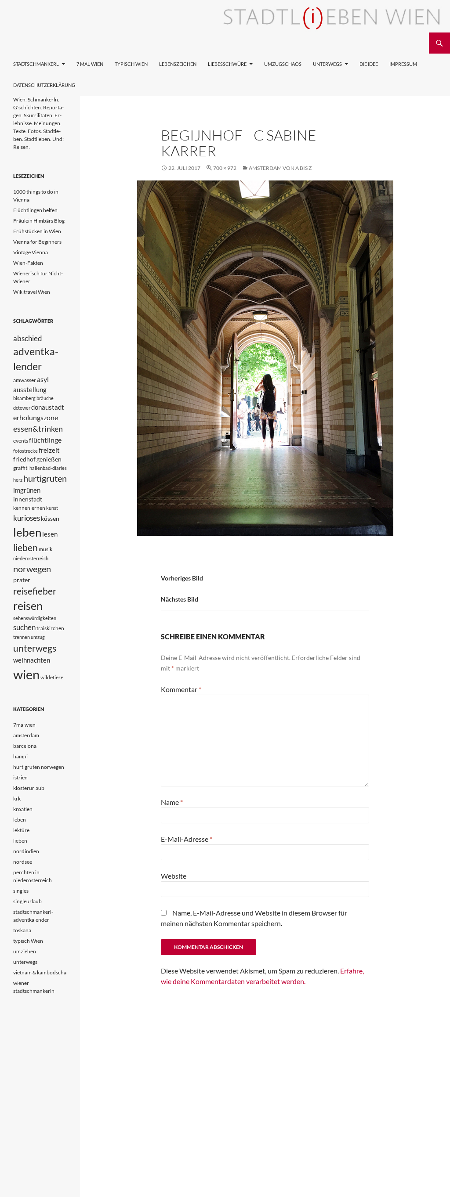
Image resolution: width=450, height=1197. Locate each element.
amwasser (24, 380)
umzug (38, 637)
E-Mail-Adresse (186, 839)
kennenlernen (29, 508)
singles (21, 890)
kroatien (23, 809)
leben (27, 532)
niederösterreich (30, 558)
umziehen (24, 951)
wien (26, 674)
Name (172, 802)
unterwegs (34, 647)
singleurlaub (27, 901)
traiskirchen (50, 628)
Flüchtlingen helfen (35, 210)
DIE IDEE (368, 64)
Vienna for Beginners (37, 241)
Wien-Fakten (28, 263)
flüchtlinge (45, 440)
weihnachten (31, 660)
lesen (50, 534)
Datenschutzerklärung (44, 85)
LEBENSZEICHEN (177, 64)
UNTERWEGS (327, 64)
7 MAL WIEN (89, 64)
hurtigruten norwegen (38, 767)
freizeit (49, 450)
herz (17, 480)
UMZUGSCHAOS (282, 64)
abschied (27, 338)
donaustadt (47, 407)
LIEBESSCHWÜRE (227, 64)
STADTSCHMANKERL (36, 64)
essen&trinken (38, 428)
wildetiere (51, 677)
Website (173, 876)
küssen (50, 518)
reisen (28, 605)
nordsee (22, 861)
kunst (52, 508)
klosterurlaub (28, 788)
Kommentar (181, 689)
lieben (25, 547)
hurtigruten (45, 478)
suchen (24, 627)
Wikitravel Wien (31, 291)
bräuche (45, 398)
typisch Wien (28, 940)
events (20, 440)
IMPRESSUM (403, 64)
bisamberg (24, 398)
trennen (21, 637)
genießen (49, 459)
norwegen (32, 569)
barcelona (24, 746)
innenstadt (27, 499)
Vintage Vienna (30, 252)
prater (21, 580)
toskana (22, 930)
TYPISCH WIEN (131, 64)
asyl (43, 379)
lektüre (21, 830)
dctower (21, 408)
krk (17, 798)
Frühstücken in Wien (37, 231)
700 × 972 (224, 168)
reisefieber (34, 591)
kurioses (26, 518)
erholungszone (35, 417)
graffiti (21, 468)
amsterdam (26, 735)
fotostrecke (25, 451)
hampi (20, 756)
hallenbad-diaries (48, 468)
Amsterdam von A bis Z (280, 168)
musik (45, 549)
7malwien (24, 724)
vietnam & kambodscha (39, 972)
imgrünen (26, 490)
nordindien (26, 851)
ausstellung (30, 389)
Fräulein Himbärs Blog (39, 220)
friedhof (24, 459)
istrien (20, 777)
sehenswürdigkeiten (34, 618)
